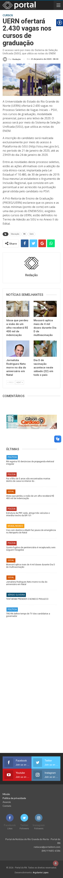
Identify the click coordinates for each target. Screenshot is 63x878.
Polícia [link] (11, 474)
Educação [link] (15, 234)
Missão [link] (6, 794)
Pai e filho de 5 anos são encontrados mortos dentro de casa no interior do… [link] (28, 479)
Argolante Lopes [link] (40, 872)
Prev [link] (11, 382)
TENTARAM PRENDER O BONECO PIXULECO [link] (27, 599)
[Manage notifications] (55, 863)
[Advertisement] (31, 652)
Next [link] (19, 382)
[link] (12, 59)
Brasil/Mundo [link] (15, 526)
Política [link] (12, 457)
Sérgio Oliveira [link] (16, 595)
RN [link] (24, 234)
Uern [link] (32, 234)
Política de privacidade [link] (14, 798)
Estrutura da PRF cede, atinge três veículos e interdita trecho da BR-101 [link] (28, 514)
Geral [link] (11, 491)
